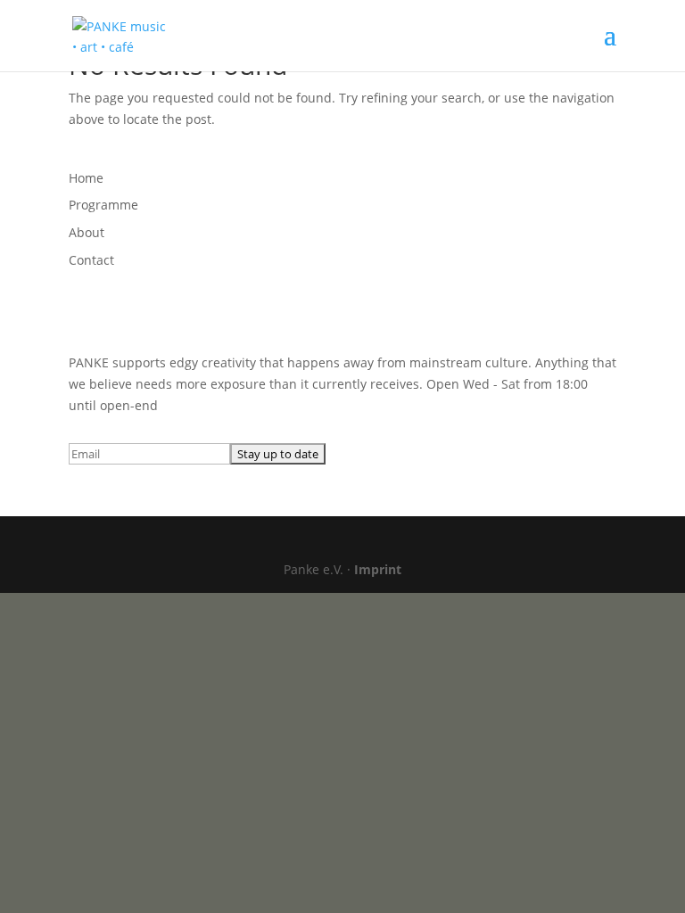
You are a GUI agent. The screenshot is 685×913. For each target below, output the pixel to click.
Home (86, 177)
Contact (91, 259)
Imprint (377, 569)
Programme (103, 204)
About (86, 232)
